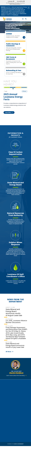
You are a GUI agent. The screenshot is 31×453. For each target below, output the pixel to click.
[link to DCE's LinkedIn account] (14, 415)
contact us (14, 408)
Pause (25, 91)
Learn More (8, 112)
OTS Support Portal (21, 425)
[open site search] (26, 19)
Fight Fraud (19, 427)
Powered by (15, 443)
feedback (13, 411)
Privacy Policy (19, 429)
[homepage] (7, 19)
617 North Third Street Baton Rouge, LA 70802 (15, 393)
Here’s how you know (15, 3)
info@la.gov (15, 14)
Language (10, 1)
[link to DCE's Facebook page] (11, 415)
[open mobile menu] (23, 19)
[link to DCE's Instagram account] (17, 415)
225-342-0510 (16, 396)
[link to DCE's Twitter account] (19, 415)
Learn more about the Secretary (15, 375)
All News (8, 351)
